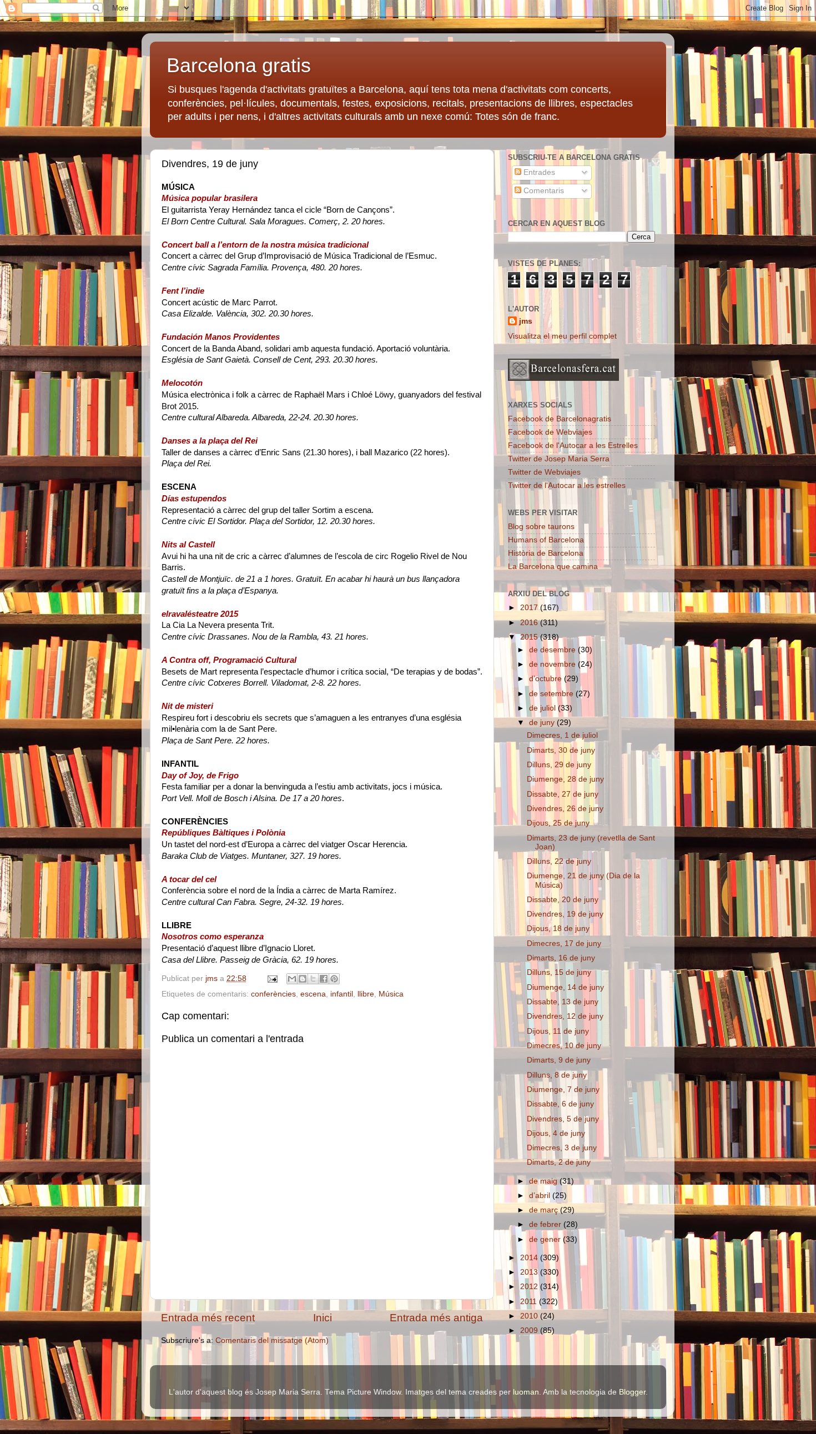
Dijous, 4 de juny (556, 1133)
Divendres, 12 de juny (565, 1016)
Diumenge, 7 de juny (563, 1089)
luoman (526, 1392)
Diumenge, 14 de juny (565, 987)
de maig (544, 1181)
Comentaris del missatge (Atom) (272, 1340)
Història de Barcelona (545, 553)
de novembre (553, 664)
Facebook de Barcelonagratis (559, 419)
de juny (543, 722)
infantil (341, 994)
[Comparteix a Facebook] (323, 978)
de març (544, 1210)
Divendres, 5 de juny (563, 1119)
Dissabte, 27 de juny (562, 794)
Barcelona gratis (239, 65)
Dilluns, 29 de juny (559, 765)
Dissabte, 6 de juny (560, 1104)
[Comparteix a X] (313, 978)
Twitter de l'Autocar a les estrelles (567, 485)
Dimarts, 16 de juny (561, 958)
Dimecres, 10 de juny (564, 1045)
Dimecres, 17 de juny (564, 943)
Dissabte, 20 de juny (562, 899)
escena (313, 994)
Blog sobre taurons (541, 526)
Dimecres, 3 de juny (562, 1148)
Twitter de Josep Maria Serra (559, 459)
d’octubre (546, 679)
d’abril (540, 1195)
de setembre (552, 694)
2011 (529, 1301)
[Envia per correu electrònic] (292, 978)
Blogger (632, 1392)
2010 (530, 1316)
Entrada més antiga (436, 1318)
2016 (530, 622)
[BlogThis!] (302, 978)
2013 (530, 1272)
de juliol (543, 708)
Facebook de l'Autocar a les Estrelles (573, 445)
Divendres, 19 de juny (565, 914)
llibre (365, 994)
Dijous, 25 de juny (558, 823)
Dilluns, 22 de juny (559, 861)
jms (525, 321)
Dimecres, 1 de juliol (562, 735)
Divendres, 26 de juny (565, 808)
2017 (530, 607)
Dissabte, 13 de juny (562, 1002)
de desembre (553, 650)
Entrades (538, 172)
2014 (530, 1258)
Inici (322, 1318)
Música (391, 994)
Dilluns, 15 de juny (559, 972)
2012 (530, 1286)
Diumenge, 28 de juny (565, 779)
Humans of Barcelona (546, 540)
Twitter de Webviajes (544, 472)
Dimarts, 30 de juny (561, 750)
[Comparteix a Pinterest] (334, 978)
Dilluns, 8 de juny (557, 1075)
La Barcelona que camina (553, 566)
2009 (530, 1330)
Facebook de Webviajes (550, 432)
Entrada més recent (208, 1318)
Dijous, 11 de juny (558, 1031)
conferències (273, 994)
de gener (546, 1239)
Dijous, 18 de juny (558, 928)
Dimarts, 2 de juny (559, 1162)
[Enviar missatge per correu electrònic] (272, 978)
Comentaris (542, 191)
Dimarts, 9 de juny (559, 1060)
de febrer (546, 1224)
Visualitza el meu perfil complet (562, 336)
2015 (530, 637)
